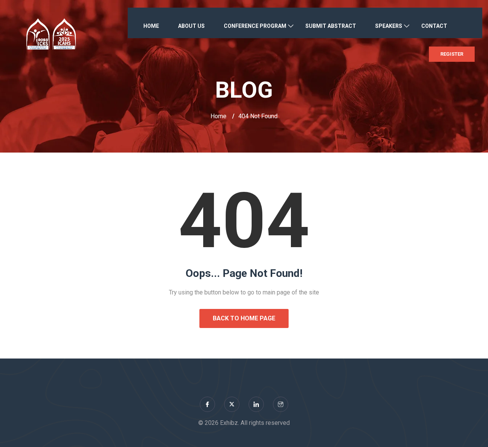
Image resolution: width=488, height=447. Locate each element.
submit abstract (330, 26)
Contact (434, 26)
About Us (191, 26)
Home (151, 26)
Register (451, 54)
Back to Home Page (244, 318)
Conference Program (255, 26)
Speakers (388, 26)
